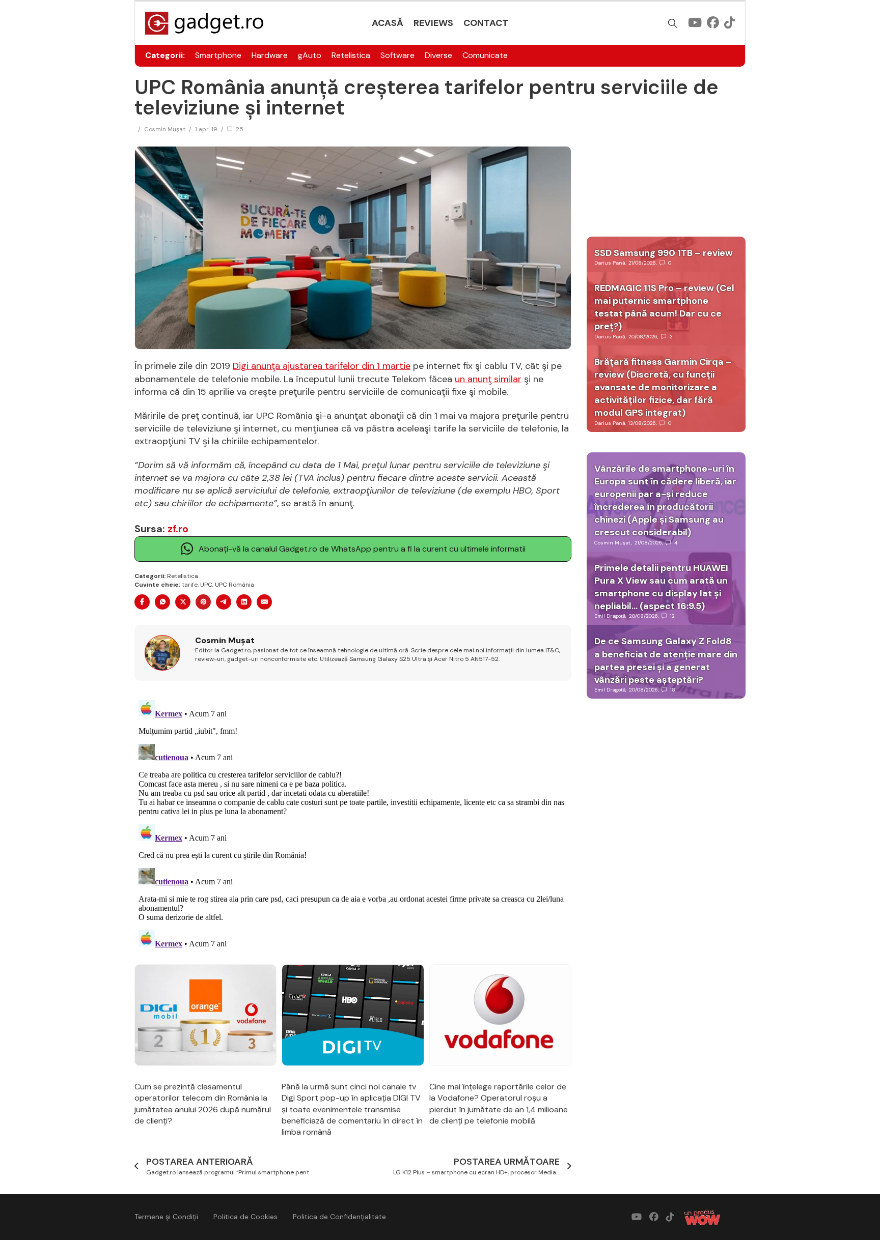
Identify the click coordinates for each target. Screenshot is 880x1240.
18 (672, 689)
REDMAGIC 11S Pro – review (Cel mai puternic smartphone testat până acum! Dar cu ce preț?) (664, 307)
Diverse (438, 55)
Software (397, 55)
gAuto (309, 55)
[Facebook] (142, 602)
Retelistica (351, 55)
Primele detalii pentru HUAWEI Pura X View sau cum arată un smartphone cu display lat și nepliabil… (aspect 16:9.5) (661, 587)
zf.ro (178, 528)
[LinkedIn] (244, 602)
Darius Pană (609, 262)
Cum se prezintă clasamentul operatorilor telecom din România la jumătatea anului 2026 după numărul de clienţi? (202, 1103)
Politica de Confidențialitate (339, 1216)
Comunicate (485, 55)
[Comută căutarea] (672, 23)
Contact (485, 23)
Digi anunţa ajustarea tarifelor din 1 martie (321, 366)
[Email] (264, 602)
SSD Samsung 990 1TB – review (663, 253)
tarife (190, 585)
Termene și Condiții (166, 1216)
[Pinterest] (203, 602)
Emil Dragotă (609, 616)
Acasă (387, 23)
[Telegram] (223, 602)
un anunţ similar (488, 379)
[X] (182, 602)
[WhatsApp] (162, 602)
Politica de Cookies (245, 1216)
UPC (206, 585)
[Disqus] (352, 823)
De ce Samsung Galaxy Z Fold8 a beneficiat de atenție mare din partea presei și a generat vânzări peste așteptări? (665, 660)
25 (239, 129)
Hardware (270, 55)
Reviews (433, 23)
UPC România (234, 585)
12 (672, 616)
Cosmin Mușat (164, 129)
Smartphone (218, 55)
